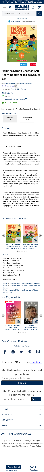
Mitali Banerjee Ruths (10, 83)
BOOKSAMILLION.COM (19, 443)
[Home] (22, 7)
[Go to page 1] (18, 251)
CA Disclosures (22, 446)
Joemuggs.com (37, 443)
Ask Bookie (15, 21)
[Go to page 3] (21, 251)
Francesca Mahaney (25, 83)
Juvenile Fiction (15, 283)
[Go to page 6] (26, 251)
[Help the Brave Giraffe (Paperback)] (30, 233)
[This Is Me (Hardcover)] (31, 313)
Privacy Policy (35, 446)
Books (5, 283)
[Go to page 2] (19, 251)
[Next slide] (40, 235)
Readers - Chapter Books (31, 283)
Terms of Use (9, 446)
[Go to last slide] (3, 235)
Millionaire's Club (29, 22)
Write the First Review (18, 89)
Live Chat (36, 362)
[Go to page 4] (22, 251)
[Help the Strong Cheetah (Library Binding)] (13, 233)
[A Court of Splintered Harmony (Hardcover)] (13, 312)
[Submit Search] (39, 13)
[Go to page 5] (24, 251)
